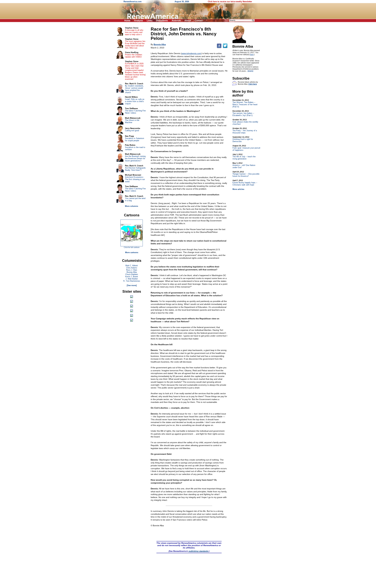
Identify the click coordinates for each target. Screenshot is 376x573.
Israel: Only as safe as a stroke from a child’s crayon (134, 101)
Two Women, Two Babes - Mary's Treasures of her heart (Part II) (245, 103)
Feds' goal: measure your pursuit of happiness (246, 148)
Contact (199, 20)
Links (149, 20)
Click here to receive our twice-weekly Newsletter (230, 1)
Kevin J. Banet (131, 276)
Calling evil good (132, 130)
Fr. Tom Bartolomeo (131, 281)
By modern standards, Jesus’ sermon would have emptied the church (134, 89)
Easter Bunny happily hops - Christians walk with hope (245, 182)
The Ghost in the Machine (132, 121)
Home (127, 20)
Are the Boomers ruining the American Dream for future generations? (135, 158)
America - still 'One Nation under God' (244, 165)
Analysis (138, 20)
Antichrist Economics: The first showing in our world (135, 179)
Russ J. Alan (131, 270)
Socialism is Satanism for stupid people (134, 139)
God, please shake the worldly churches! (245, 122)
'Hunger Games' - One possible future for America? (246, 174)
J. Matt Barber (132, 279)
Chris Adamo (131, 268)
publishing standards (198, 551)
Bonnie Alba (132, 272)
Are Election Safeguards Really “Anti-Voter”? (135, 169)
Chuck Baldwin (131, 274)
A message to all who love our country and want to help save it (134, 32)
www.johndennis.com (191, 53)
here (252, 55)
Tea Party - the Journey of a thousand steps (245, 130)
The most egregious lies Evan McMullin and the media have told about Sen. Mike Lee (135, 44)
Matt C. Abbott (131, 265)
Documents (162, 20)
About (187, 20)
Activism (176, 20)
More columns (131, 206)
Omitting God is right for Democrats (243, 139)
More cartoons (131, 252)
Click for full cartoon (132, 247)
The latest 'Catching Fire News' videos (135, 112)
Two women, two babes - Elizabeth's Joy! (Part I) (243, 113)
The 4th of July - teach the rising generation (244, 156)
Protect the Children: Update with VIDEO (133, 56)
